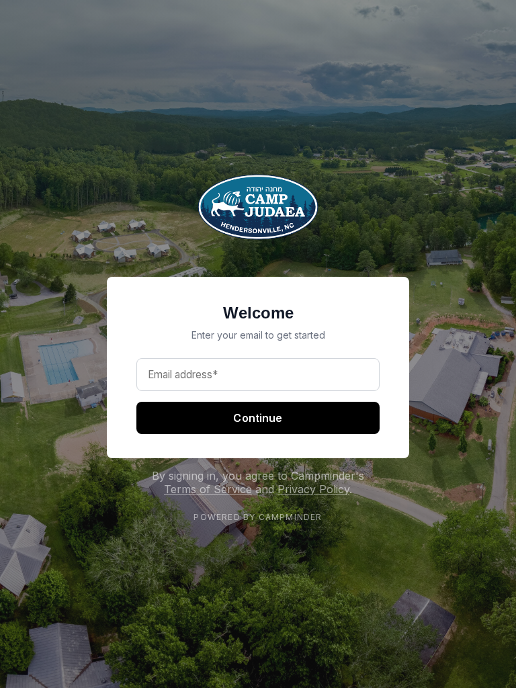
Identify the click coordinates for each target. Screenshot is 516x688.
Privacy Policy (313, 489)
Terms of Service (208, 489)
